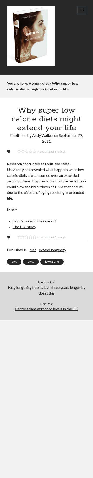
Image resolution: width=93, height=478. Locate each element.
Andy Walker (42, 135)
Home (34, 83)
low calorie (52, 261)
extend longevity (52, 249)
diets (31, 261)
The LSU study (24, 226)
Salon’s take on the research (35, 221)
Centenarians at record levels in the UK (46, 308)
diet (45, 83)
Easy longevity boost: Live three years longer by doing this (46, 290)
